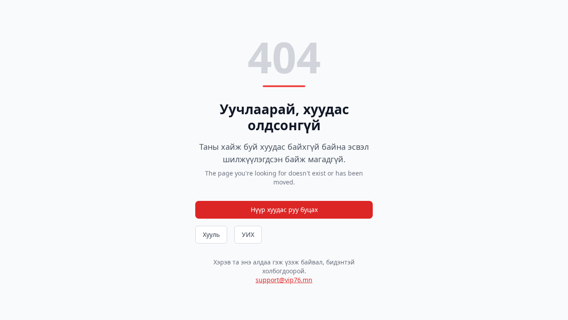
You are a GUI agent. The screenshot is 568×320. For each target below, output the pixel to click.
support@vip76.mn (284, 280)
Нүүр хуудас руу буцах (284, 209)
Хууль (211, 234)
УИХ (248, 234)
